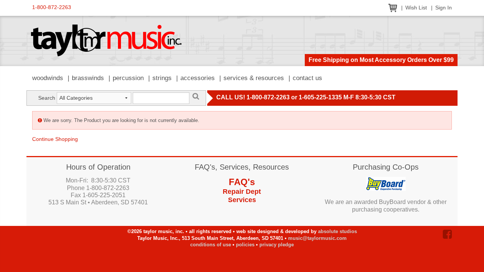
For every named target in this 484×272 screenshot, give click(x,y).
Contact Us (307, 78)
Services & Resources (253, 78)
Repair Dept (242, 191)
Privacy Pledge (276, 244)
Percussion (128, 78)
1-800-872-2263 (51, 7)
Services (242, 200)
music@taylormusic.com (317, 238)
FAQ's (242, 182)
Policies (245, 244)
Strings (162, 78)
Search (46, 98)
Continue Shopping (55, 139)
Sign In (443, 8)
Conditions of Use (210, 244)
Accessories (197, 78)
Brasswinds (88, 78)
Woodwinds (47, 78)
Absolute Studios (337, 231)
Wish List (416, 8)
